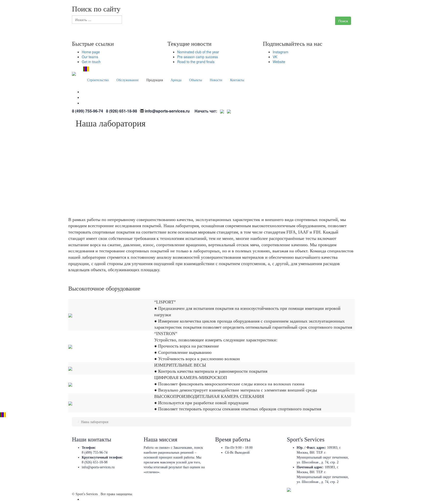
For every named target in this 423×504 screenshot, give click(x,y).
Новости (216, 80)
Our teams (90, 56)
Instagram (280, 51)
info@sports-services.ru (98, 467)
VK (275, 56)
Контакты (237, 80)
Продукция (154, 80)
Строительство (98, 80)
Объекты (195, 80)
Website (279, 61)
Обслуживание (128, 80)
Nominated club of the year (198, 51)
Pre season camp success (197, 56)
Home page (91, 51)
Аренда (176, 80)
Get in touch (91, 61)
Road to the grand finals (195, 61)
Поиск (343, 20)
